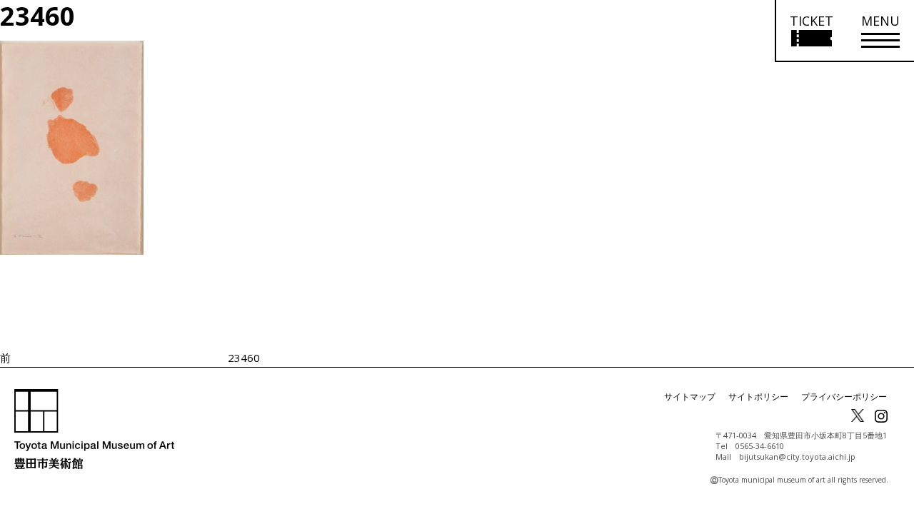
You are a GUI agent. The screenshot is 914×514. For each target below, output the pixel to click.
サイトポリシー (758, 396)
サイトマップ (689, 396)
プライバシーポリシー (844, 396)
